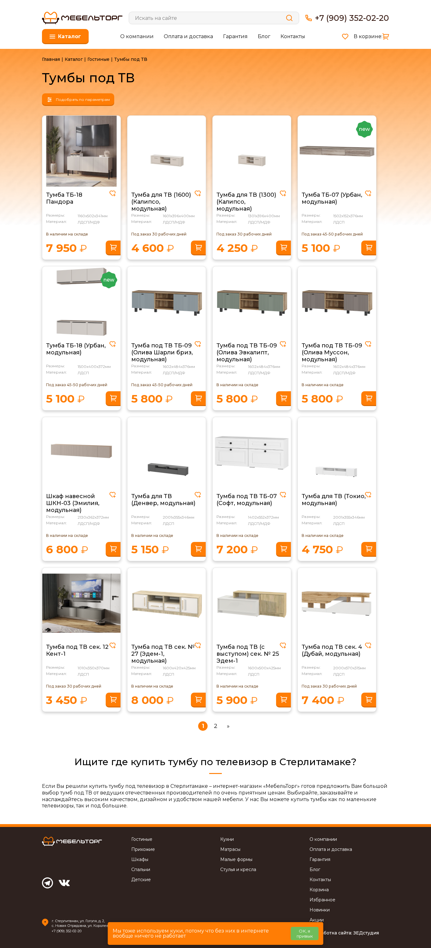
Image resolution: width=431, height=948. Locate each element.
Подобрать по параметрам (83, 99)
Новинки (320, 910)
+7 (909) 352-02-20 (352, 18)
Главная (51, 59)
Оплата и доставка (188, 36)
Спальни (140, 869)
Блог (264, 36)
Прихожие (143, 849)
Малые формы (236, 859)
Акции (317, 920)
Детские (141, 879)
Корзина (319, 890)
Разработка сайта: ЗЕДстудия (344, 933)
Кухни (227, 839)
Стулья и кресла (238, 869)
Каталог (74, 59)
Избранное (322, 900)
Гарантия (235, 36)
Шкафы (139, 859)
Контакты (292, 36)
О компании (137, 36)
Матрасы (230, 849)
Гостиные (98, 59)
